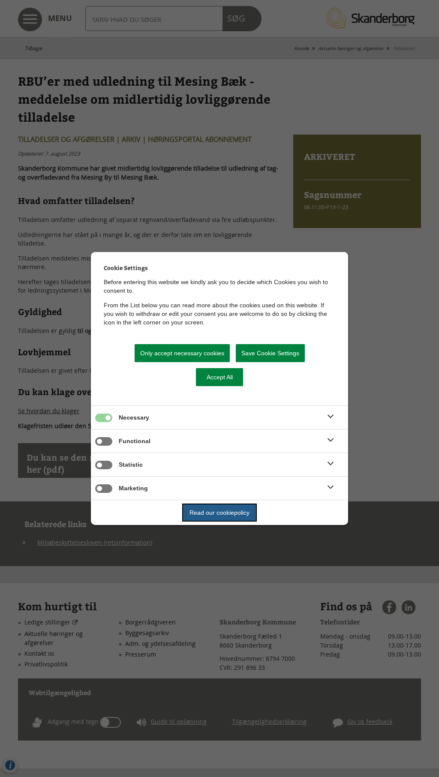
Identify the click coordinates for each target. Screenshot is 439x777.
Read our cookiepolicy (219, 512)
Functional (134, 441)
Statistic (131, 464)
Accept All (220, 377)
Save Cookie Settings (270, 353)
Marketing (133, 488)
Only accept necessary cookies (182, 353)
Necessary (134, 417)
